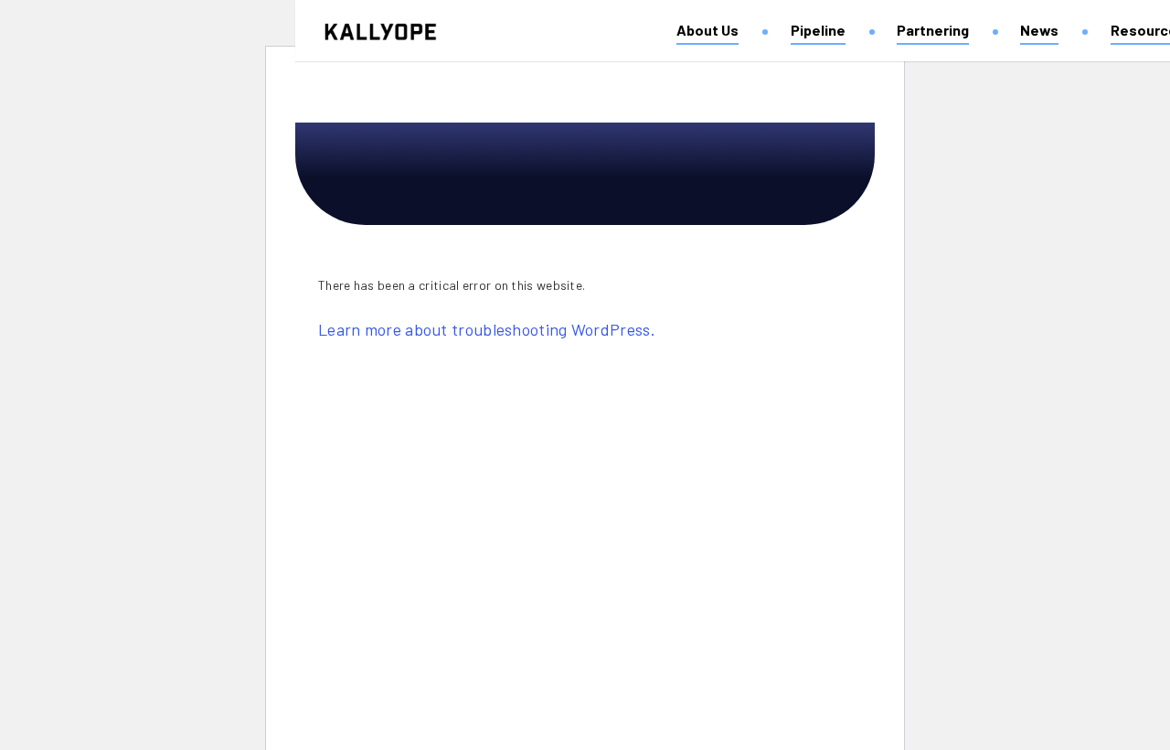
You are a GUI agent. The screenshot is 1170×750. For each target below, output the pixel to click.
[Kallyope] (380, 32)
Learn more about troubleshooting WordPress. (486, 329)
